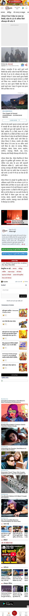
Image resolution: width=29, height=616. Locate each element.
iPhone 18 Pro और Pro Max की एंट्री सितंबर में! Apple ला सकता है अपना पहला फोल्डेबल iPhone (18, 594)
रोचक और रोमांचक (6, 278)
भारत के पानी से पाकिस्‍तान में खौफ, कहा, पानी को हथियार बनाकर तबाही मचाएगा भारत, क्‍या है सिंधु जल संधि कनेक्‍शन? (6, 578)
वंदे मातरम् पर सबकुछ (19, 12)
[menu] (2, 8)
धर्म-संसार (19, 272)
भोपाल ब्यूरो (10, 64)
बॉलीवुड (9, 12)
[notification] (26, 8)
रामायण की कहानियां (18, 275)
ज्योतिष (4, 272)
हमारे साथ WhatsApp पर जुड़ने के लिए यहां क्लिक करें (14, 249)
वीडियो (5, 540)
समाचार (3, 12)
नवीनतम (5, 567)
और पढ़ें (23, 244)
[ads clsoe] (28, 606)
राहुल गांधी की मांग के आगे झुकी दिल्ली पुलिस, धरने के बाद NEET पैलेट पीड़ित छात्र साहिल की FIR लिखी (18, 535)
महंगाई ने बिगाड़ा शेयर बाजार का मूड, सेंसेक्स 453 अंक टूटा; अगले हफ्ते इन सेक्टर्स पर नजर (18, 578)
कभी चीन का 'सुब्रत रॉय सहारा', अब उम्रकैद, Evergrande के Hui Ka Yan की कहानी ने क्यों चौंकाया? (6, 535)
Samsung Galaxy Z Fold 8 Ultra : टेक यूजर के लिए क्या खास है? (6, 594)
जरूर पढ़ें (6, 524)
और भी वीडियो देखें (6, 543)
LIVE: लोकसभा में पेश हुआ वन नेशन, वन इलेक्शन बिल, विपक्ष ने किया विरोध (14, 264)
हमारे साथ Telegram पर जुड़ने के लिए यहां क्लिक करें (14, 254)
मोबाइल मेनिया (7, 583)
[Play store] (23, 8)
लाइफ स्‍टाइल (11, 272)
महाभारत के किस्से (6, 275)
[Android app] (8, 603)
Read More (8, 221)
